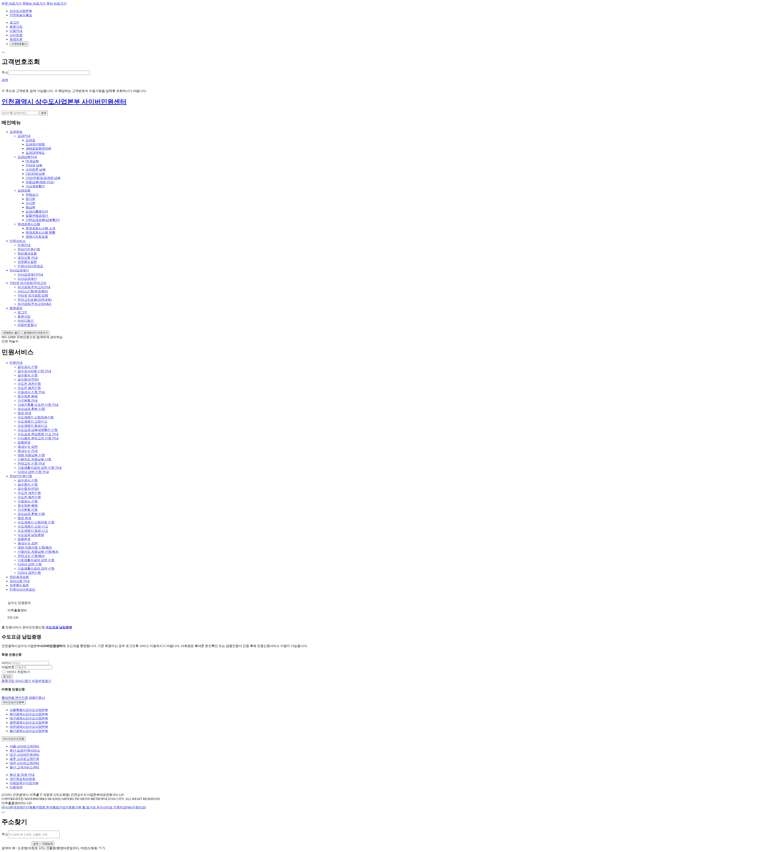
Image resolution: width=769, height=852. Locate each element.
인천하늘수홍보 (21, 15)
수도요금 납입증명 (59, 627)
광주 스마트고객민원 (24, 759)
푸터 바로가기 (56, 3)
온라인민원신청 (21, 476)
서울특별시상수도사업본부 (29, 710)
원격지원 (16, 39)
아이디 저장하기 (18, 672)
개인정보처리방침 (22, 779)
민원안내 (16, 362)
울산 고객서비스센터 (24, 767)
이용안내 (16, 31)
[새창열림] (74, 807)
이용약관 (16, 787)
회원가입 (16, 26)
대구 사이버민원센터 (24, 754)
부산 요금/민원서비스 (25, 750)
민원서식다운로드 (22, 589)
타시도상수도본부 (13, 702)
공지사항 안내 (20, 581)
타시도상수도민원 (13, 738)
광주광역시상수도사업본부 (29, 722)
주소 (5, 72)
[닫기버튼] (3, 52)
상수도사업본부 (21, 11)
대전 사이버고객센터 (24, 763)
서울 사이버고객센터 (24, 746)
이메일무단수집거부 (24, 783)
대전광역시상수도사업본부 (29, 726)
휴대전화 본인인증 (15, 697)
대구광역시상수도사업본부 (29, 718)
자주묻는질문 (19, 585)
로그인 (14, 22)
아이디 (6, 663)
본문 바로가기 (12, 3)
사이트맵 (16, 35)
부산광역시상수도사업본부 (29, 714)
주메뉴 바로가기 (34, 3)
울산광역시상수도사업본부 (29, 731)
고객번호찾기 (19, 43)
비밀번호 (8, 667)
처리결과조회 (19, 577)
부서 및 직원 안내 (22, 774)
